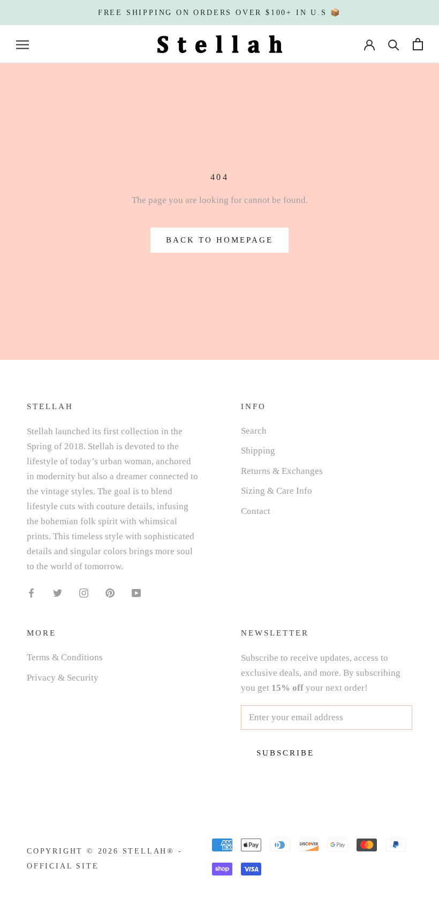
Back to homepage (219, 240)
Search (254, 431)
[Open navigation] (22, 44)
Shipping (258, 451)
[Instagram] (83, 592)
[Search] (393, 44)
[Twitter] (57, 592)
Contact (255, 511)
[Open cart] (418, 44)
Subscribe (285, 753)
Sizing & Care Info (276, 491)
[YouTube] (136, 592)
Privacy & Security (63, 678)
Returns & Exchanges (282, 471)
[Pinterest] (110, 592)
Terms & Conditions (65, 657)
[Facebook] (31, 592)
